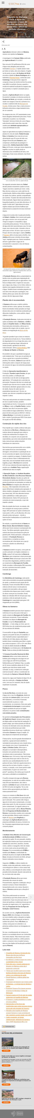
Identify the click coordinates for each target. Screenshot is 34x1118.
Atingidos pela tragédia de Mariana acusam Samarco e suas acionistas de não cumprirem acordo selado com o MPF (19, 1013)
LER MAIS (6, 1050)
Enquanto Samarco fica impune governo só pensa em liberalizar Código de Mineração (18, 991)
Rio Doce (5, 487)
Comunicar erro (8, 1026)
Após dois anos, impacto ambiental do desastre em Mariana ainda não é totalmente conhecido (18, 966)
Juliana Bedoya (22, 347)
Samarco (13, 68)
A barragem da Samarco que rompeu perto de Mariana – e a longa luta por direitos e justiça (19, 984)
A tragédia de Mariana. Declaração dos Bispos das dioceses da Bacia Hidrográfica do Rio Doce (18, 955)
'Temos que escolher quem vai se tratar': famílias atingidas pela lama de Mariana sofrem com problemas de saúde (18, 973)
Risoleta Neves (14, 77)
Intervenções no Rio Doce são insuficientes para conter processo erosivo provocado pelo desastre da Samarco (19, 1006)
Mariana (11, 817)
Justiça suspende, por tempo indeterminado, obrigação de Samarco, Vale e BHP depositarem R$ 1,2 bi (18, 1020)
